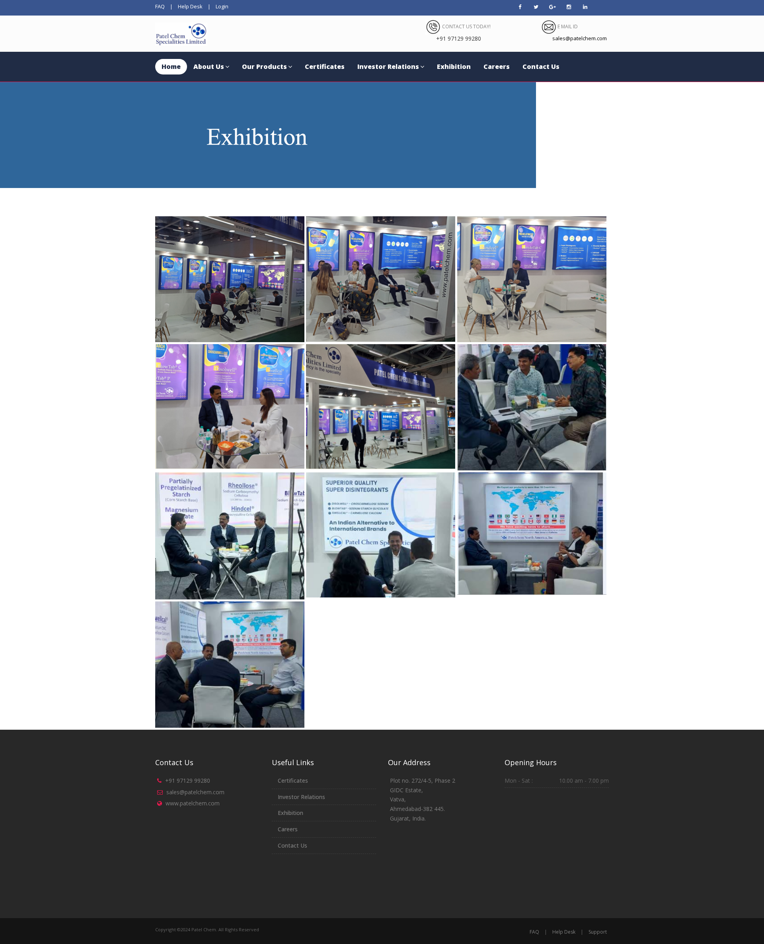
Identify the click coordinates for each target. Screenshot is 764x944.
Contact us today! (466, 26)
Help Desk (190, 6)
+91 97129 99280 (187, 780)
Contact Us (540, 66)
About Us (208, 66)
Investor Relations (388, 66)
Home (171, 66)
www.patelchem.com (193, 803)
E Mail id (567, 26)
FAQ (160, 6)
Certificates (325, 66)
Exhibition (454, 66)
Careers (496, 66)
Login (222, 6)
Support (598, 931)
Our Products (264, 66)
